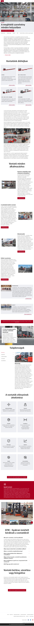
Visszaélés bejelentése (23, 614)
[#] (29, 538)
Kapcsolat (27, 616)
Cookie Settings (31, 616)
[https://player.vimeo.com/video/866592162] (6, 307)
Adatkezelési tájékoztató (30, 614)
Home (8, 614)
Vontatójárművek (15, 285)
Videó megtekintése (27, 314)
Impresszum (11, 614)
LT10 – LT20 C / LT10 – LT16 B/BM (7, 97)
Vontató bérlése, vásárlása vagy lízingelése (26, 33)
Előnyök (14, 33)
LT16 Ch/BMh (20, 97)
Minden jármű (3, 33)
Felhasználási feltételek (17, 614)
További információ (28, 298)
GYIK (17, 33)
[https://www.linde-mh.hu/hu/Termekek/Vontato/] (6, 288)
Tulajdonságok (9, 33)
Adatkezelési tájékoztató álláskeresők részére (19, 616)
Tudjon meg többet (12, 85)
